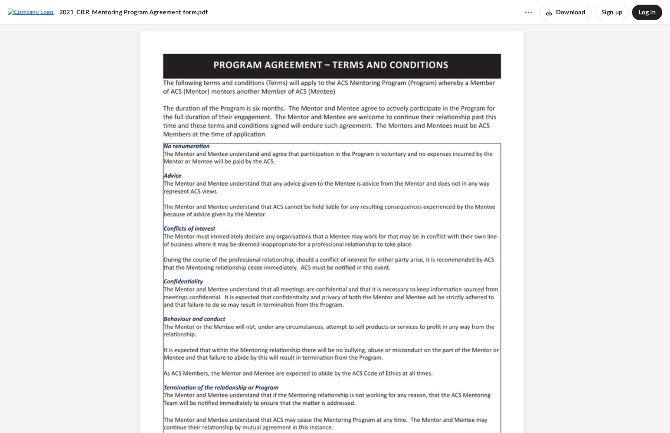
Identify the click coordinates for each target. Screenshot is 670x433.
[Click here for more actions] (528, 12)
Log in (647, 12)
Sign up (611, 12)
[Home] (31, 12)
